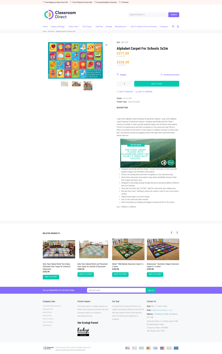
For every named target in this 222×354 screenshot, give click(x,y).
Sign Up (151, 290)
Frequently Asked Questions (52, 306)
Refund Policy (47, 312)
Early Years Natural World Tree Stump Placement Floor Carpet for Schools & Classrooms (56, 266)
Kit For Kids (127, 98)
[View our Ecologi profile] (83, 331)
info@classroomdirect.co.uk (161, 310)
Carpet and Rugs (134, 102)
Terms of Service (48, 319)
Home (44, 31)
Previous (46, 60)
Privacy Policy (47, 316)
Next (106, 60)
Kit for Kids (51, 31)
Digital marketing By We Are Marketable (70, 350)
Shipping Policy (48, 309)
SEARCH (174, 15)
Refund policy (47, 325)
